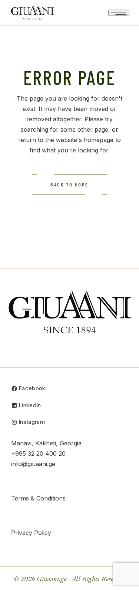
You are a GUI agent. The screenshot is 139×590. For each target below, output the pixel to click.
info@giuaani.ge (33, 464)
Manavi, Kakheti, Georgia (46, 443)
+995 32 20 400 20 (38, 453)
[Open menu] (118, 13)
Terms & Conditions (38, 498)
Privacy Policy (31, 532)
